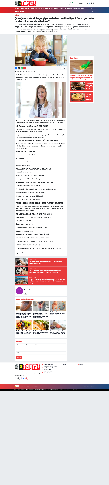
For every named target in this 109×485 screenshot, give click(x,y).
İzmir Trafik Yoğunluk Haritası (50, 366)
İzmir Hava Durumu (48, 364)
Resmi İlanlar (54, 8)
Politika (32, 8)
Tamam (75, 389)
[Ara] (92, 8)
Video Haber (76, 8)
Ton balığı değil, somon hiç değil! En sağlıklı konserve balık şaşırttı (40, 332)
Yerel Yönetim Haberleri (65, 8)
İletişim (81, 364)
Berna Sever (28, 290)
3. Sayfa (17, 8)
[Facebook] (16, 378)
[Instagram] (21, 378)
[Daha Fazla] (24, 68)
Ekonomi (37, 8)
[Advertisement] (81, 44)
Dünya (22, 8)
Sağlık (82, 8)
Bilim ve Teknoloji (19, 11)
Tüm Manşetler (47, 369)
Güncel (27, 8)
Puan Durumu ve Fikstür (49, 367)
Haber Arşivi (47, 372)
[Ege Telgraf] (25, 3)
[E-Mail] (25, 293)
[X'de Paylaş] (19, 68)
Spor (42, 8)
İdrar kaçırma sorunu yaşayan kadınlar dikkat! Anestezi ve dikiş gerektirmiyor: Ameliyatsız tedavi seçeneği (40, 314)
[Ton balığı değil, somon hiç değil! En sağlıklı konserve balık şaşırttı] (41, 325)
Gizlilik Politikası (67, 389)
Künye (64, 364)
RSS (18, 386)
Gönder (19, 357)
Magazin (47, 8)
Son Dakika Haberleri (49, 371)
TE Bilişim (92, 386)
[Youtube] (26, 378)
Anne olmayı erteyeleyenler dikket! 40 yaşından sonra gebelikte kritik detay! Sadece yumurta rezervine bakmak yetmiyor (24, 314)
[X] (18, 378)
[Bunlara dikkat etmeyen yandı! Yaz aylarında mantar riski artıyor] (58, 306)
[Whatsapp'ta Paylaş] (22, 68)
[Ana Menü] (92, 11)
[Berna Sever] (19, 290)
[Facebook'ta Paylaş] (16, 68)
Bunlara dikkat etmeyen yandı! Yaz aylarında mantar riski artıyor (58, 313)
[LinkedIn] (24, 378)
